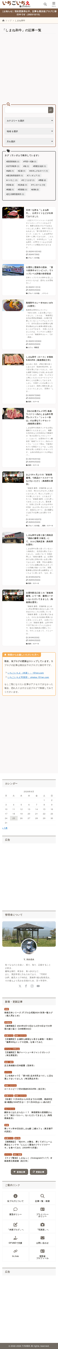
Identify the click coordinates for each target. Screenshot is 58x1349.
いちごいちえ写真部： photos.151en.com (28, 677)
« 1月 (4, 828)
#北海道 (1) (22, 184)
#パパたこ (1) (11, 180)
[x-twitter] (19, 986)
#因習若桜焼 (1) (12, 161)
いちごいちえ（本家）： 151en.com (26, 672)
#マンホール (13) (38, 184)
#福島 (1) (10, 170)
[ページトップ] (52, 1343)
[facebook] (26, 986)
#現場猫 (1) (22, 189)
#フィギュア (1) (33, 175)
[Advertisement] (29, 69)
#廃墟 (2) (42, 180)
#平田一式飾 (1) (29, 161)
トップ (8, 20)
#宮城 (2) (10, 184)
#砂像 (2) (35, 189)
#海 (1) (26, 166)
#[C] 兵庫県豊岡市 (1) (15, 194)
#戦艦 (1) (10, 189)
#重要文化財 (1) (39, 166)
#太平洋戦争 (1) (12, 166)
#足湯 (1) (21, 170)
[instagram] (32, 986)
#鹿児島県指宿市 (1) (14, 175)
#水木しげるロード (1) (38, 170)
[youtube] (38, 986)
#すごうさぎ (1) (28, 180)
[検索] (50, 110)
